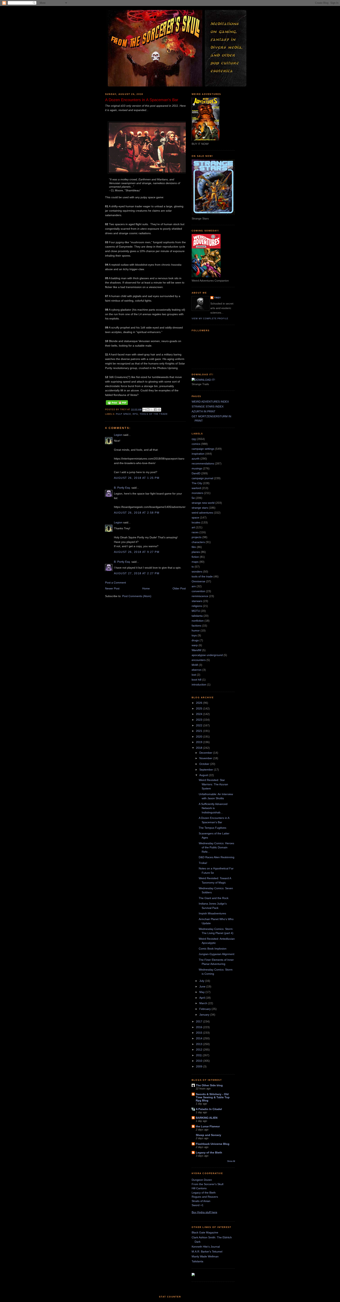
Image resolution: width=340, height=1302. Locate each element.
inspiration (198, 453)
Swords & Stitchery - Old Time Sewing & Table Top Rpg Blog (213, 1097)
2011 (199, 1055)
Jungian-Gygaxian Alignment (216, 954)
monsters (197, 493)
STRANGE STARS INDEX (208, 406)
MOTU (196, 610)
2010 (199, 1060)
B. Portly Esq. (122, 487)
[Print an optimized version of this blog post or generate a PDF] (117, 405)
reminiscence (200, 596)
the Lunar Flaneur (208, 1126)
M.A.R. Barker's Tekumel (207, 1251)
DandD (196, 473)
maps (195, 561)
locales (196, 522)
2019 (199, 742)
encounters (199, 660)
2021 (199, 730)
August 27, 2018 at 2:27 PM (136, 573)
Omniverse (198, 581)
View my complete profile (210, 318)
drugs (195, 640)
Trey (217, 297)
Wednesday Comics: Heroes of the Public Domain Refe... (216, 847)
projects (196, 537)
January (204, 1014)
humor (196, 630)
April (202, 997)
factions (196, 625)
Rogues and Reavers (205, 1196)
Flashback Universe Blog (212, 1143)
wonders (197, 571)
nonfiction (198, 620)
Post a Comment (115, 582)
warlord (196, 488)
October (204, 763)
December (206, 752)
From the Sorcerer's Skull (207, 1184)
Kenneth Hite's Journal (206, 1246)
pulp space (123, 414)
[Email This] (144, 410)
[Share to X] (152, 410)
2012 (199, 1049)
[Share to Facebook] (155, 410)
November (206, 758)
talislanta (197, 615)
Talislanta (197, 1261)
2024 (199, 714)
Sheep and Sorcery (208, 1135)
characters (198, 542)
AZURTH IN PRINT (203, 411)
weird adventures (202, 512)
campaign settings (203, 448)
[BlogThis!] (148, 410)
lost (194, 674)
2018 (199, 747)
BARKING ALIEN (206, 1117)
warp (195, 645)
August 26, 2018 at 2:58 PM (136, 512)
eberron (196, 669)
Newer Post (112, 588)
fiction (195, 556)
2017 (199, 1021)
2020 (199, 736)
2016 (199, 1027)
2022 (199, 725)
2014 (199, 1038)
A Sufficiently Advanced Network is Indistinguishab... (213, 808)
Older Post (179, 588)
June (202, 986)
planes (196, 551)
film (194, 547)
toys (194, 635)
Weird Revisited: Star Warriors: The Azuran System (213, 784)
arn (194, 586)
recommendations (203, 463)
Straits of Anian (201, 1201)
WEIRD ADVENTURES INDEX (210, 401)
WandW (196, 650)
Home (146, 588)
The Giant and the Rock (213, 898)
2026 (199, 702)
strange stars (200, 507)
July (202, 980)
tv (193, 566)
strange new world (203, 502)
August (204, 775)
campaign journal (202, 478)
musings (197, 468)
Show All (231, 1161)
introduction (199, 684)
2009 (199, 1066)
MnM (195, 664)
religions (197, 605)
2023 (199, 719)
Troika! (203, 862)
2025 (199, 708)
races (195, 532)
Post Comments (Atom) (136, 596)
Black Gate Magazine (205, 1232)
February (205, 1008)
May (202, 992)
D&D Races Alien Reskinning (216, 857)
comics (196, 443)
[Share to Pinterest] (159, 410)
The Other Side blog (209, 1085)
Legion (118, 434)
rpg (135, 414)
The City (197, 483)
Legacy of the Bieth (209, 1152)
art (193, 527)
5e (193, 497)
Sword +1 (197, 1205)
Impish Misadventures (212, 913)
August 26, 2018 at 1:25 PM (136, 477)
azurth (196, 458)
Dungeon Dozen (202, 1179)
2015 (199, 1032)
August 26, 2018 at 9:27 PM (136, 551)
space (195, 517)
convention (198, 591)
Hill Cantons (199, 1188)
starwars (197, 601)
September (206, 769)
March (203, 1003)
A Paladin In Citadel (209, 1109)
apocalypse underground (207, 655)
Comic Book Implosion (212, 948)
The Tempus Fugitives (212, 827)
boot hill (196, 679)
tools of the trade (154, 414)
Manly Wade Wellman (205, 1256)
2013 (199, 1044)
